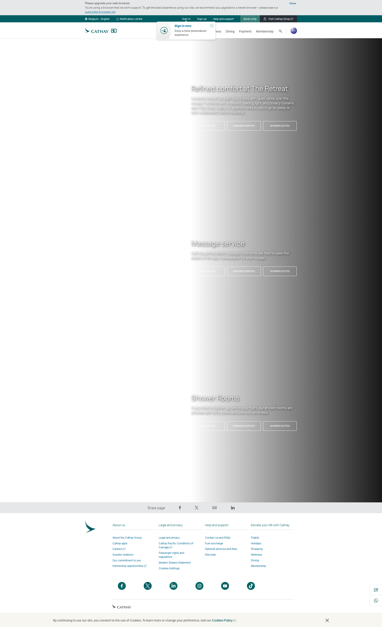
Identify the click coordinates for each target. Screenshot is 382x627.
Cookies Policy (224, 620)
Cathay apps (120, 543)
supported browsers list (100, 11)
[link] (202, 18)
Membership (258, 566)
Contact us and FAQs (217, 537)
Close (292, 3)
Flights (255, 537)
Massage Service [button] (244, 125)
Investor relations (123, 554)
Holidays (256, 543)
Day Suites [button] (208, 125)
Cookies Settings (169, 568)
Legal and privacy (169, 537)
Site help (210, 554)
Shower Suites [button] (280, 125)
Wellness (256, 554)
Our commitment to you (127, 560)
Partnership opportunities (130, 566)
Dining (255, 560)
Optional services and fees (221, 549)
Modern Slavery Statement (175, 562)
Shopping (257, 549)
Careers (119, 549)
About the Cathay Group (127, 537)
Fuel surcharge (214, 543)
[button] (97, 18)
